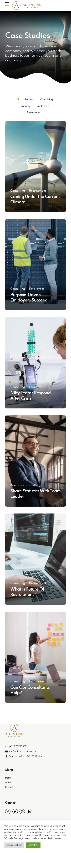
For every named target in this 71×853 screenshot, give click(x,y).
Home (8, 777)
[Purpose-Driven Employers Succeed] (35, 264)
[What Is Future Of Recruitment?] (35, 559)
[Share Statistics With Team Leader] (35, 461)
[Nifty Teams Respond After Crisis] (35, 362)
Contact (9, 787)
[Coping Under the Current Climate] (35, 166)
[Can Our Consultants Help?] (35, 657)
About (8, 782)
